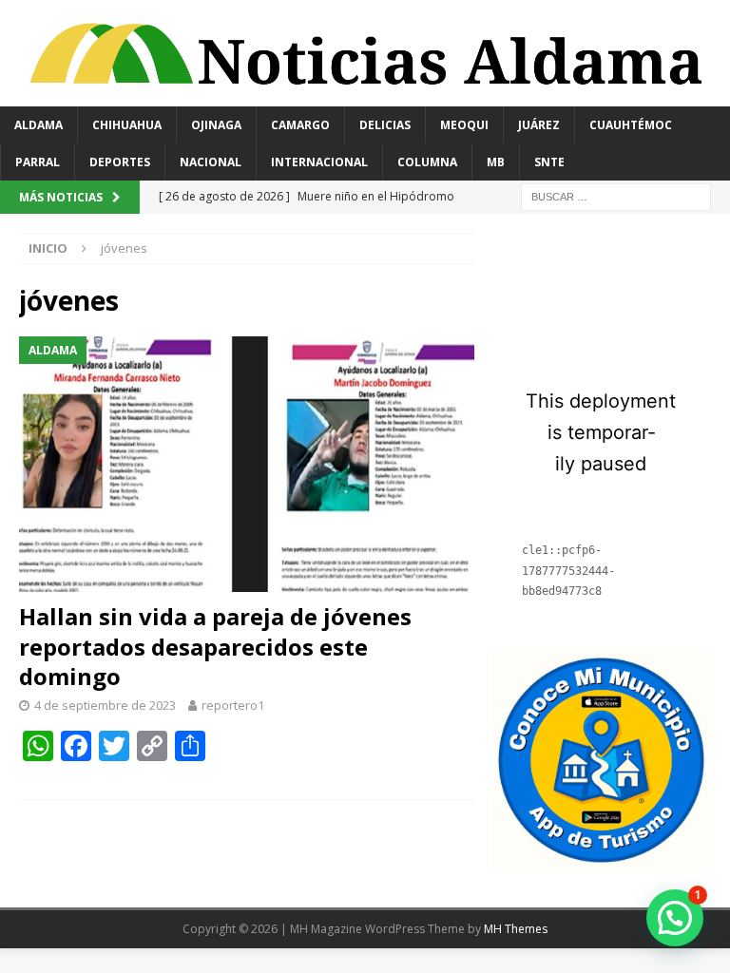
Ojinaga (216, 125)
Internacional (319, 162)
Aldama (38, 125)
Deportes (119, 162)
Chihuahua (127, 125)
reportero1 (233, 705)
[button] (674, 917)
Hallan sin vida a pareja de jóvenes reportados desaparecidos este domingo (215, 646)
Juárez (539, 125)
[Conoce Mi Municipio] (600, 858)
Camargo (300, 125)
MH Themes (516, 929)
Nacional (210, 162)
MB (496, 162)
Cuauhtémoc (630, 125)
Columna (427, 162)
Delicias (385, 125)
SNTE (549, 162)
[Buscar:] (616, 195)
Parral (37, 162)
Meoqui (464, 125)
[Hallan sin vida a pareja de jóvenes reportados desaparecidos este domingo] (246, 464)
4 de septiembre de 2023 (105, 705)
